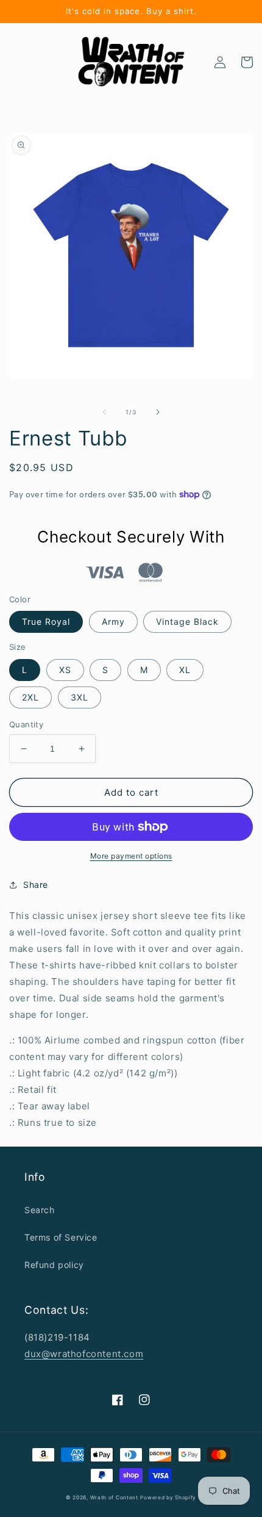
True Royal (46, 621)
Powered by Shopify (168, 1497)
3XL (79, 697)
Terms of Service (60, 1237)
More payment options (131, 855)
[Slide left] (104, 411)
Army (113, 621)
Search (39, 1210)
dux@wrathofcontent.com (83, 1354)
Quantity (26, 724)
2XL (30, 697)
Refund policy (54, 1264)
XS (65, 670)
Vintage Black (187, 621)
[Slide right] (157, 411)
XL (185, 670)
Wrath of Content (114, 1497)
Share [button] (35, 884)
